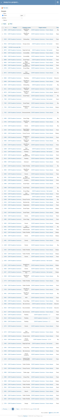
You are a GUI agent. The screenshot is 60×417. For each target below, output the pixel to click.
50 (35, 409)
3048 (5, 384)
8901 (5, 52)
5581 (5, 180)
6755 (5, 121)
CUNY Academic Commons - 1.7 (42, 314)
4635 (5, 229)
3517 (5, 311)
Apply (4, 23)
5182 (5, 212)
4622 (5, 232)
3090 (5, 372)
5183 (5, 208)
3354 (5, 347)
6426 (5, 129)
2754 (5, 403)
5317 (5, 191)
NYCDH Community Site (15, 47)
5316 (5, 193)
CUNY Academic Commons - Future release (42, 30)
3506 (5, 321)
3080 (5, 377)
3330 (5, 351)
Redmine (25, 416)
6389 (5, 137)
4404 (5, 249)
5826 (5, 170)
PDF (58, 412)
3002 (5, 391)
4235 (5, 260)
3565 (5, 303)
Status (5, 15)
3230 (5, 359)
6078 (5, 155)
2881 (5, 395)
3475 (5, 326)
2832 (5, 398)
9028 (5, 39)
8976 (5, 50)
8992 (5, 47)
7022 (5, 112)
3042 (5, 387)
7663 (5, 103)
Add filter (4, 18)
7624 (5, 107)
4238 (5, 256)
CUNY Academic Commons (14, 30)
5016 (5, 215)
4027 (5, 272)
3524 (5, 307)
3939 (5, 276)
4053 (5, 268)
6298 (5, 148)
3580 (5, 301)
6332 (5, 144)
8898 (5, 59)
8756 (5, 68)
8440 (5, 84)
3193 (5, 368)
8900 (5, 56)
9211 (5, 34)
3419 (5, 339)
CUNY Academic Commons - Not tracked (42, 43)
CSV (55, 412)
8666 (5, 78)
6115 (5, 151)
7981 (5, 95)
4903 (5, 223)
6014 (5, 158)
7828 (5, 99)
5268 (5, 199)
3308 (5, 354)
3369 (5, 343)
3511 (5, 314)
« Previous (4, 409)
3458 (5, 336)
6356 (5, 140)
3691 (5, 293)
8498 (5, 81)
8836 (5, 62)
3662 (5, 297)
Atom (51, 412)
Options (5, 20)
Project (15, 27)
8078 (5, 92)
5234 (5, 202)
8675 (5, 72)
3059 (5, 381)
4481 (5, 240)
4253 (5, 253)
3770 (5, 280)
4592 (5, 235)
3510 (5, 318)
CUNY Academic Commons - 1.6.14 (42, 339)
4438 (5, 245)
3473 (5, 332)
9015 (5, 43)
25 (34, 409)
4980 (5, 219)
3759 (5, 289)
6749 (5, 125)
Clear (11, 23)
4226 (5, 265)
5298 (5, 196)
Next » (18, 409)
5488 (5, 187)
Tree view (5, 7)
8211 (5, 89)
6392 (5, 133)
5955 (5, 161)
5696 (5, 174)
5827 (5, 166)
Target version (42, 27)
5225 (5, 205)
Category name (27, 27)
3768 (5, 285)
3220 (5, 364)
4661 (5, 226)
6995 (5, 118)
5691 (5, 177)
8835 (5, 65)
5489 (5, 183)
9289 (5, 30)
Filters (4, 13)
